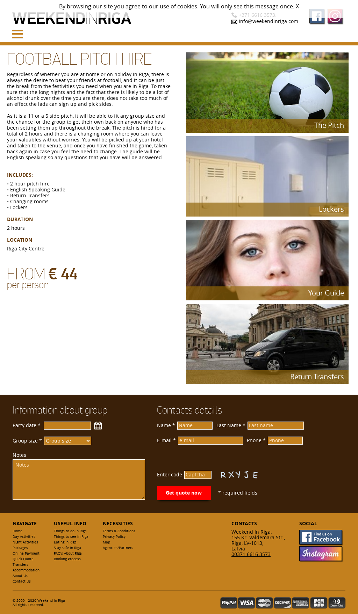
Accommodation (26, 570)
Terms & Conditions (119, 531)
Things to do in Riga (70, 531)
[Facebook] (320, 542)
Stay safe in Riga (67, 548)
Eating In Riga (65, 542)
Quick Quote (23, 559)
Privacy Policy (114, 536)
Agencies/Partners (118, 548)
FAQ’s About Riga (68, 553)
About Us (20, 575)
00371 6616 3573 (251, 554)
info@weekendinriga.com (268, 21)
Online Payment (26, 553)
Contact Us (22, 581)
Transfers (20, 564)
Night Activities (25, 542)
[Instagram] (320, 559)
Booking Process (67, 559)
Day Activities (24, 536)
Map (106, 542)
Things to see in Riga (71, 536)
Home (17, 531)
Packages (20, 548)
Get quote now (184, 492)
